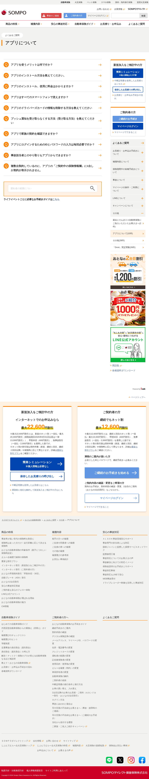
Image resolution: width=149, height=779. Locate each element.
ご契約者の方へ (60, 617)
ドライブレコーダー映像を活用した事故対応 (123, 583)
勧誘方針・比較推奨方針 (12, 770)
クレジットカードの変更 (63, 651)
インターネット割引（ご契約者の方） (18, 569)
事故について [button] (119, 180)
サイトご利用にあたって (56, 770)
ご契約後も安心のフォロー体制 (15, 590)
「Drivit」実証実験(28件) (124, 247)
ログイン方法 (58, 700)
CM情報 (5, 606)
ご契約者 (76, 15)
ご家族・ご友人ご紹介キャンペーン (68, 726)
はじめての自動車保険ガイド (14, 624)
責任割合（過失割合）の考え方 (15, 651)
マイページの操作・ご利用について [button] (126, 189)
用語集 (115, 365)
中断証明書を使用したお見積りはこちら (128, 82)
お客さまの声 (64, 750)
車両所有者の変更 (60, 672)
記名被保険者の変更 (61, 660)
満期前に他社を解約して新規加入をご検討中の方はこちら (37, 491)
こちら (56, 199)
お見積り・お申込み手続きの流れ (128, 96)
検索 (143, 16)
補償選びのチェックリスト (13, 635)
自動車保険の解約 (60, 676)
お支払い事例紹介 (60, 559)
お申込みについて (45, 750)
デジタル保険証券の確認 (63, 636)
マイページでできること (125, 132)
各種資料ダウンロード (123, 370)
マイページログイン (97, 15)
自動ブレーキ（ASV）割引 (13, 577)
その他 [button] (116, 213)
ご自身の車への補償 (61, 547)
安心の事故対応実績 (10, 586)
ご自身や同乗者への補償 (63, 543)
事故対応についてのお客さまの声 (118, 558)
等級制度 (5, 643)
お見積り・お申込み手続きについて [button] (126, 152)
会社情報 (37, 741)
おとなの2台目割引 (10, 582)
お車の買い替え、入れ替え (64, 688)
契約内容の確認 (59, 632)
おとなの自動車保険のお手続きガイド (69, 624)
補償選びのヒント (9, 639)
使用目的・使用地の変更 (63, 664)
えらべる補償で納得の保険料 (14, 557)
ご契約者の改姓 (59, 680)
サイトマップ (69, 741)
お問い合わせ (103, 9)
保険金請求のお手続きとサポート (118, 566)
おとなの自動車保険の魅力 (13, 602)
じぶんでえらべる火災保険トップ (16, 745)
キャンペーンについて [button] (123, 205)
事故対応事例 (109, 570)
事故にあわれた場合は (62, 704)
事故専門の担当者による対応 (116, 543)
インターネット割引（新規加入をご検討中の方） (23, 565)
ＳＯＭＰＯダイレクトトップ (14, 741)
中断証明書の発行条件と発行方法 (67, 684)
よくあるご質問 (121, 143)
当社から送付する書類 (62, 722)
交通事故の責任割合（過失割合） (16, 647)
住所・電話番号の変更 (62, 647)
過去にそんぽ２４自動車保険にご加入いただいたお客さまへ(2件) (127, 223)
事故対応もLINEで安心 (113, 574)
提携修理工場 (109, 554)
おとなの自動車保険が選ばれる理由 (17, 598)
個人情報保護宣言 (34, 770)
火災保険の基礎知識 (95, 745)
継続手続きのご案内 (61, 628)
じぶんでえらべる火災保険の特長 (52, 745)
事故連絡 (53, 15)
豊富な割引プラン (9, 561)
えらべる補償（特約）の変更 (65, 668)
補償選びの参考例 (60, 555)
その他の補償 (58, 551)
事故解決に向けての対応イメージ (118, 562)
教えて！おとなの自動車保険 (14, 663)
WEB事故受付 (109, 578)
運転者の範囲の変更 (61, 656)
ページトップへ (138, 397)
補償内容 (56, 532)
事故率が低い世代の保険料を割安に (17, 539)
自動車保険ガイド (10, 617)
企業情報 (118, 9)
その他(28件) (119, 240)
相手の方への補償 (60, 539)
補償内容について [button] (121, 161)
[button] (12, 23)
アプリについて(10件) (123, 233)
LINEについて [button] (119, 198)
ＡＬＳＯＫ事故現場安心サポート (118, 539)
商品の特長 (7, 532)
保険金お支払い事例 (118, 745)
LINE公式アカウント (10, 594)
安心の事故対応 (111, 532)
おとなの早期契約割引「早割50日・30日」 (21, 573)
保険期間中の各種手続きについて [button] (126, 170)
